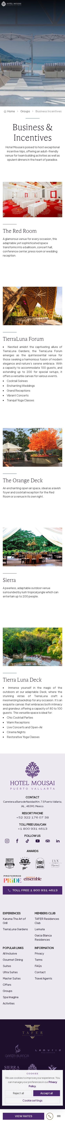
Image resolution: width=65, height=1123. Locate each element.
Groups (25, 111)
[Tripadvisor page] (47, 841)
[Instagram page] (7, 841)
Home (11, 111)
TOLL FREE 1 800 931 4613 (35, 890)
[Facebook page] (17, 841)
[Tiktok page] (27, 841)
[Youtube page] (37, 841)
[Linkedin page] (57, 841)
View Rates (23, 1116)
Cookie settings (32, 1100)
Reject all (18, 1093)
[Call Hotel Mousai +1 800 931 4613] (49, 1116)
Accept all (46, 1093)
